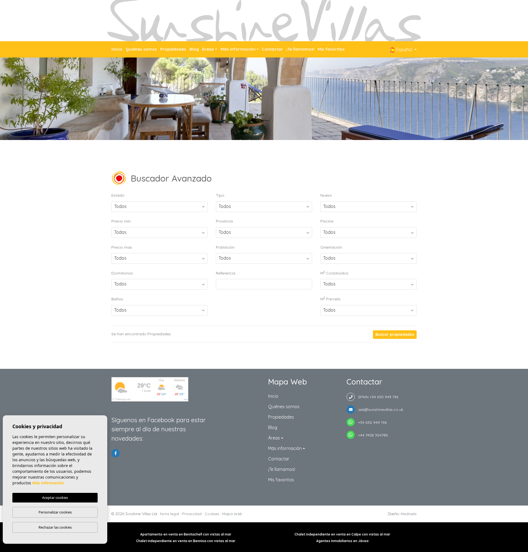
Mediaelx (409, 513)
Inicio (116, 49)
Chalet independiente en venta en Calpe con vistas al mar (342, 534)
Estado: (118, 195)
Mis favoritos (331, 49)
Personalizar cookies (55, 512)
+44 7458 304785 (371, 435)
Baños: (117, 298)
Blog (194, 49)
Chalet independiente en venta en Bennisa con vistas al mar (185, 541)
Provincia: (224, 221)
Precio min (121, 221)
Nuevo (326, 195)
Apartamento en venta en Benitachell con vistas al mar (185, 534)
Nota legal (169, 513)
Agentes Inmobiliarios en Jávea (342, 541)
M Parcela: (330, 298)
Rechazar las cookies (55, 527)
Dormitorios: (122, 273)
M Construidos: (334, 273)
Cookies (212, 513)
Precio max (121, 247)
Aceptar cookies (55, 497)
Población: (225, 247)
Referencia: (226, 273)
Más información (238, 49)
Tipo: (220, 195)
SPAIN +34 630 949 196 (376, 396)
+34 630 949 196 (371, 422)
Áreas (208, 49)
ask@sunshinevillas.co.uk (379, 409)
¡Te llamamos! (300, 49)
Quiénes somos (141, 49)
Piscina (326, 221)
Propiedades (173, 49)
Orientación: (331, 247)
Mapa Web (232, 513)
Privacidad (192, 513)
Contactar (272, 49)
